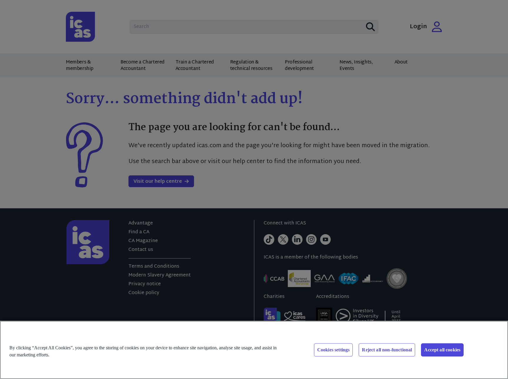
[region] (254, 350)
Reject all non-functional (387, 349)
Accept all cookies (442, 349)
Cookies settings (333, 349)
